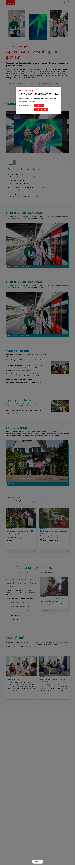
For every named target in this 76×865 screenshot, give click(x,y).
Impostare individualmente (25, 105)
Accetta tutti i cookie (41, 109)
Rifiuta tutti (39, 105)
